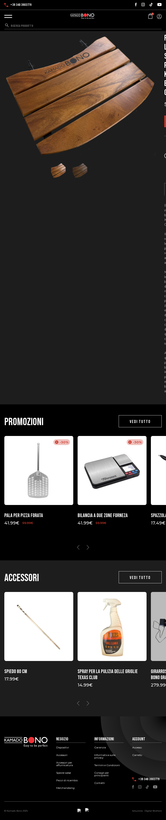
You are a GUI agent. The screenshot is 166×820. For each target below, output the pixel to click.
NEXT (87, 547)
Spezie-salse (63, 773)
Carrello (137, 755)
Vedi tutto (140, 421)
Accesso (137, 747)
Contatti (99, 783)
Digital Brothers (153, 810)
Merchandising (65, 788)
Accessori (61, 755)
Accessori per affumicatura (64, 764)
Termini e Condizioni (107, 765)
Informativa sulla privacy (104, 756)
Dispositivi (62, 747)
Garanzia (100, 747)
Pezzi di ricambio (67, 780)
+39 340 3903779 (21, 5)
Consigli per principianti (101, 774)
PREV (78, 547)
